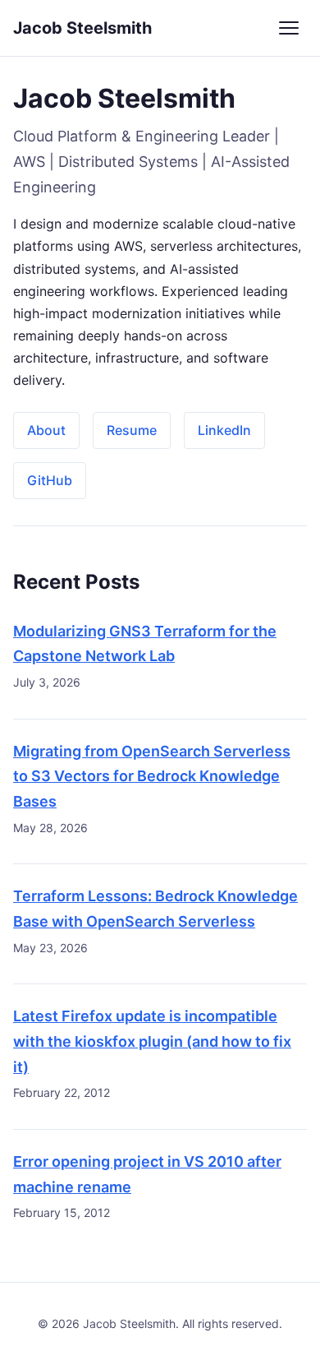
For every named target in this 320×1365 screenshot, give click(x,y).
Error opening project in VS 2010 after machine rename (147, 1174)
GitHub (49, 480)
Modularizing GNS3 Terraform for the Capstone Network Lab (145, 643)
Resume (132, 430)
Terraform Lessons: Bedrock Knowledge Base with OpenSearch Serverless (155, 908)
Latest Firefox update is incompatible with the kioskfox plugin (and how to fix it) (152, 1041)
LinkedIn (224, 430)
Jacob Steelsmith (82, 28)
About (46, 430)
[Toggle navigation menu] (289, 28)
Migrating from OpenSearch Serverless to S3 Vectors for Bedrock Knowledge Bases (151, 776)
